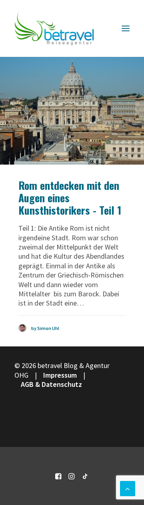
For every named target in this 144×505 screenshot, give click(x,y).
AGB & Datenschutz (51, 384)
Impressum (60, 375)
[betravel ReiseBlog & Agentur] (54, 28)
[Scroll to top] (127, 487)
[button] (125, 28)
